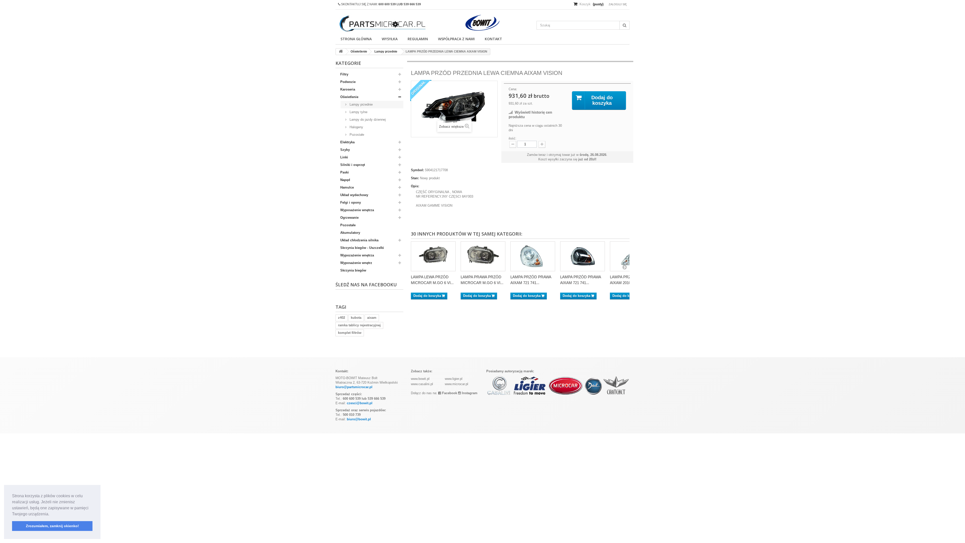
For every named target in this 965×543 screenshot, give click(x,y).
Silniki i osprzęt (352, 165)
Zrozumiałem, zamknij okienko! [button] (52, 526)
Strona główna (356, 38)
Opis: (415, 186)
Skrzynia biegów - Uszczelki (362, 248)
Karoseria (347, 89)
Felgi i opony (350, 202)
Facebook (449, 393)
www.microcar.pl (456, 384)
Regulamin (418, 38)
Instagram (469, 393)
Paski (344, 172)
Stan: (415, 178)
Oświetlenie (349, 97)
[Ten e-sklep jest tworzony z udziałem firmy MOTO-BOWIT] (482, 22)
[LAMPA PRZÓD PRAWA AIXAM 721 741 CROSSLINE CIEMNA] (582, 256)
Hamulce (347, 187)
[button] (51, 514)
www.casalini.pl (422, 384)
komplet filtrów (349, 333)
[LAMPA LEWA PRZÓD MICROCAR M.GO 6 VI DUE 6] (433, 256)
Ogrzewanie (349, 217)
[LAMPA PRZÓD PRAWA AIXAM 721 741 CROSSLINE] (532, 256)
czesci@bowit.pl (359, 403)
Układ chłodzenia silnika (359, 240)
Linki (344, 157)
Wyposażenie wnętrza (357, 210)
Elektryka (347, 142)
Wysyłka (390, 38)
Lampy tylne (358, 112)
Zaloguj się (618, 4)
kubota (356, 318)
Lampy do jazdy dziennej (367, 119)
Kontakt (493, 38)
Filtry (344, 74)
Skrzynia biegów (353, 270)
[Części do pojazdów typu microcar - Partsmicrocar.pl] (381, 23)
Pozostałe (356, 135)
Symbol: (417, 170)
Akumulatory (350, 233)
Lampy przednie (361, 104)
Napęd (345, 180)
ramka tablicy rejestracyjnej (359, 325)
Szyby (345, 150)
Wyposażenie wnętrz (356, 263)
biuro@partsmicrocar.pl (353, 387)
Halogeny (356, 127)
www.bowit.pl (420, 379)
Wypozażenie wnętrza (357, 255)
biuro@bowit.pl (359, 419)
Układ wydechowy (354, 195)
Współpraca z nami (456, 38)
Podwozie (348, 82)
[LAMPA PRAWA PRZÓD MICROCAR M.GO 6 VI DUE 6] (483, 256)
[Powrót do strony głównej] (341, 52)
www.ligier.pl (453, 379)
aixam (371, 318)
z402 (341, 318)
